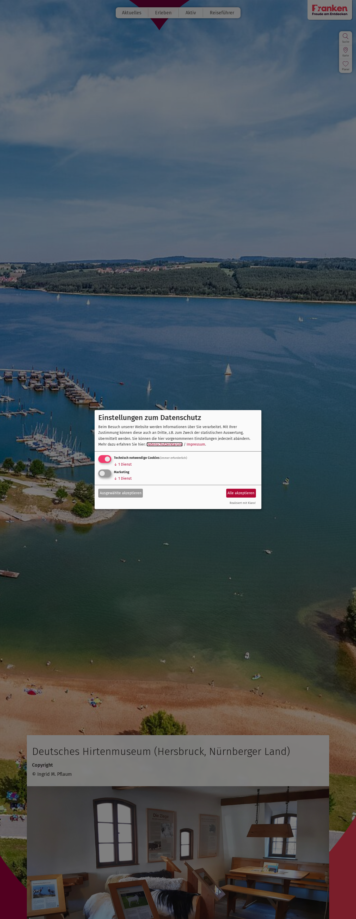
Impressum (196, 444)
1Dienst (123, 464)
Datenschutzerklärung (164, 444)
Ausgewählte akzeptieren (121, 493)
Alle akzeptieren (241, 493)
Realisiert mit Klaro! (243, 503)
